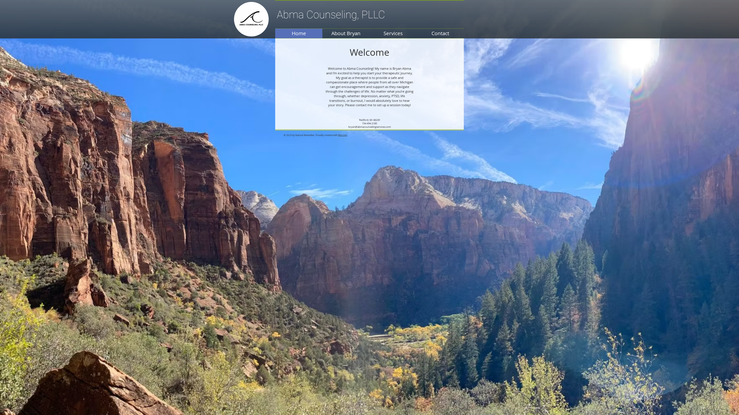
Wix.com (342, 135)
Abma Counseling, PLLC (331, 14)
